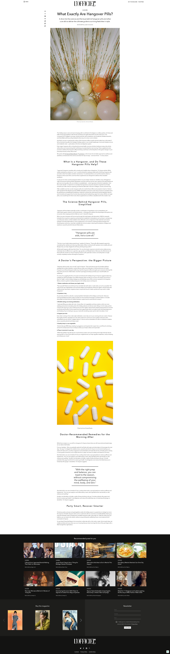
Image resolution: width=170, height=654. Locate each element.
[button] (81, 620)
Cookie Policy (92, 651)
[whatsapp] (45, 23)
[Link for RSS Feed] (89, 648)
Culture (85, 10)
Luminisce (81, 154)
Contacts (77, 651)
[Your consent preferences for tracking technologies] (167, 651)
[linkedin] (45, 19)
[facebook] (45, 14)
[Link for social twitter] (80, 648)
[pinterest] (45, 16)
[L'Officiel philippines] (85, 4)
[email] (45, 11)
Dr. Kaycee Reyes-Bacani (71, 154)
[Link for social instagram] (86, 648)
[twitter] (45, 21)
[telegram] (45, 26)
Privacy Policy (135, 624)
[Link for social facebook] (83, 648)
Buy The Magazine (132, 1)
